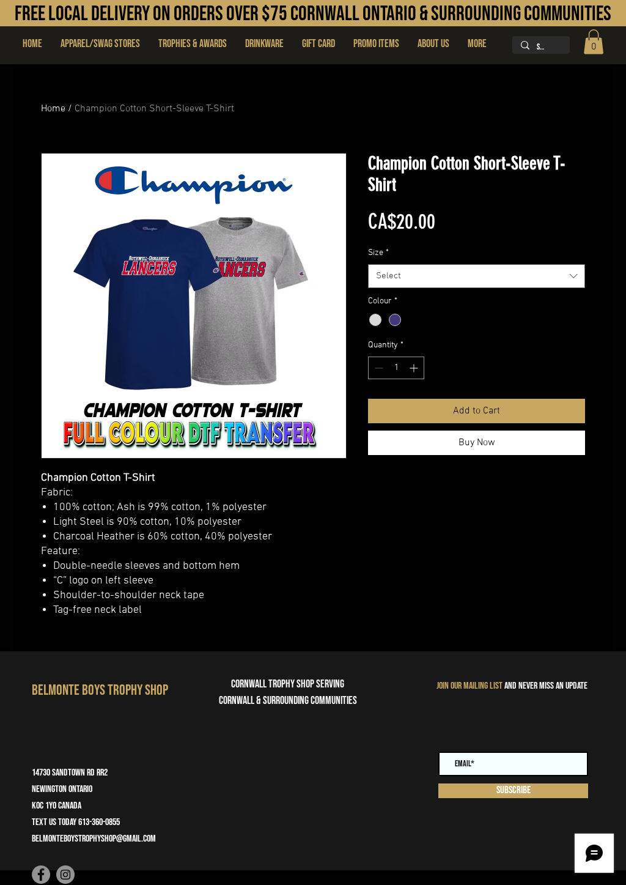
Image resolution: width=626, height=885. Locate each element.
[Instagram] (65, 874)
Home (53, 109)
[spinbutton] (396, 368)
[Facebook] (41, 874)
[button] (192, 44)
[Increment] (414, 368)
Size (378, 253)
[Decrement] (377, 368)
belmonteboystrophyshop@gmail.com (94, 839)
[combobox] (476, 276)
